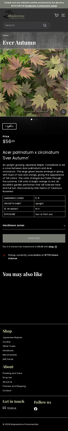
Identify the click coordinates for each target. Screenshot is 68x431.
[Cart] (56, 15)
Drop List (7, 377)
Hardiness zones (14, 225)
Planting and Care (12, 373)
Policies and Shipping (14, 386)
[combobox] (26, 25)
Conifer (7, 341)
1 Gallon (9, 126)
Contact (7, 390)
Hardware (8, 350)
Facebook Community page (41, 5)
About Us (7, 381)
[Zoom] (63, 112)
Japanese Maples (12, 337)
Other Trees (9, 346)
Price (6, 136)
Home (5, 35)
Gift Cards (8, 359)
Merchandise (10, 354)
